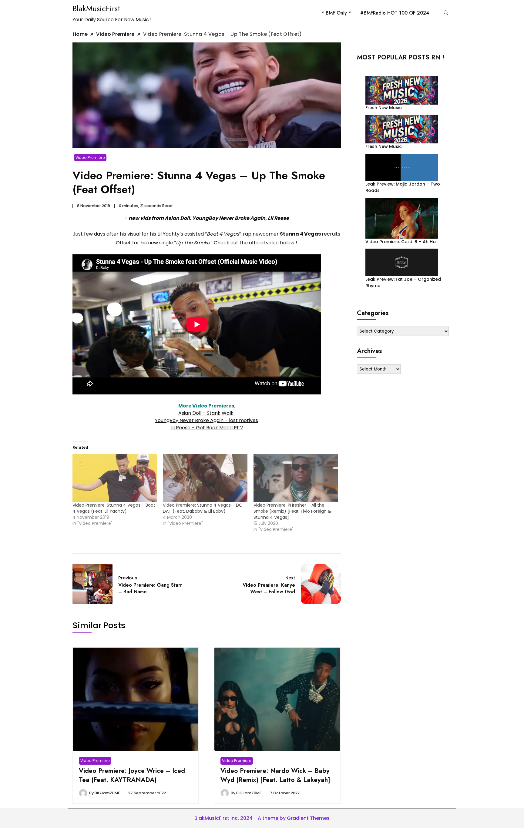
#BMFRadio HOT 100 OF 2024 (394, 12)
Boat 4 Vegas (223, 233)
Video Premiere (90, 157)
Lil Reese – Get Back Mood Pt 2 (206, 427)
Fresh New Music (383, 108)
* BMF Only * (336, 12)
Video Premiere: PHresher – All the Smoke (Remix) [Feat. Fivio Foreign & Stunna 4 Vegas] (292, 511)
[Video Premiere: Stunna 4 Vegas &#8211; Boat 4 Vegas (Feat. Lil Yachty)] (114, 478)
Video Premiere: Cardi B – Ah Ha (400, 242)
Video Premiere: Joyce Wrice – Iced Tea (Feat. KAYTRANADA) (132, 775)
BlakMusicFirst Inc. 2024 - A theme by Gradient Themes (262, 818)
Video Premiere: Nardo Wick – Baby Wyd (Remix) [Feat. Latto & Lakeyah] (275, 775)
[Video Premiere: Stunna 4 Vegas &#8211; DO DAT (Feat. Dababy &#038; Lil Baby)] (205, 478)
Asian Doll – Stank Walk (206, 413)
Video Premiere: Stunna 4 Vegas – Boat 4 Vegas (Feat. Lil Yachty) (113, 508)
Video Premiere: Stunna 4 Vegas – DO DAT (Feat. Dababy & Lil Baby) (203, 508)
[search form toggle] (446, 12)
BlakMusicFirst (96, 8)
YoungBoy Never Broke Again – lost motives (206, 420)
